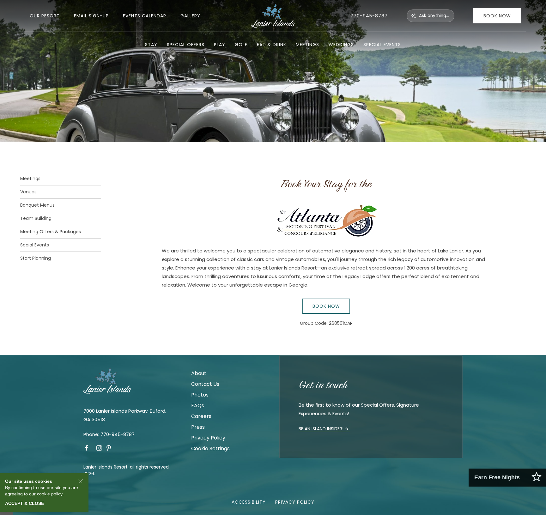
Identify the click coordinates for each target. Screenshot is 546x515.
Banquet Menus (37, 205)
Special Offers (185, 44)
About (198, 373)
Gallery (190, 16)
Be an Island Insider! (321, 429)
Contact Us (205, 384)
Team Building (36, 218)
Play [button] (219, 44)
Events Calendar (144, 16)
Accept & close (24, 503)
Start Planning (35, 258)
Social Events (34, 245)
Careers (201, 416)
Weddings (341, 44)
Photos (200, 394)
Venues (28, 192)
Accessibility (249, 502)
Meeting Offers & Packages (50, 231)
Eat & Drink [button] (271, 44)
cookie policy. (50, 493)
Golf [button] (241, 44)
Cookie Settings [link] (210, 448)
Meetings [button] (307, 44)
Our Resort (45, 16)
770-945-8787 (369, 16)
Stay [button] (151, 44)
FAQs (197, 405)
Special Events (382, 44)
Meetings (30, 178)
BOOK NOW (326, 306)
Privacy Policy (208, 437)
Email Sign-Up (91, 16)
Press (198, 427)
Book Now (497, 16)
